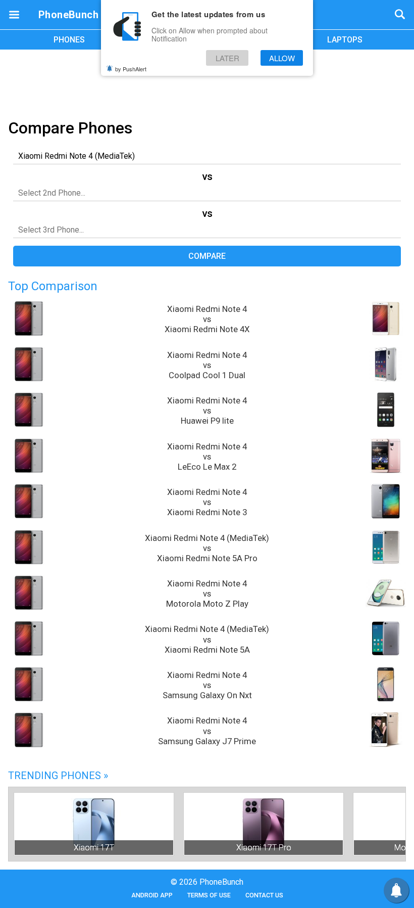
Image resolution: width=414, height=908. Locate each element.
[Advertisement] (207, 82)
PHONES (69, 39)
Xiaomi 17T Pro (263, 847)
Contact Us (264, 895)
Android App (152, 895)
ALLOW (282, 58)
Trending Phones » (58, 775)
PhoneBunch (68, 15)
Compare (207, 256)
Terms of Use (209, 895)
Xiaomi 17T (94, 847)
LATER (227, 58)
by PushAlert (130, 69)
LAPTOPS (345, 39)
